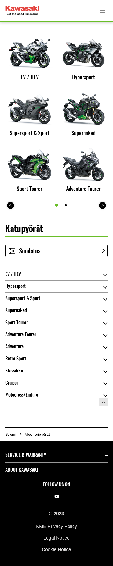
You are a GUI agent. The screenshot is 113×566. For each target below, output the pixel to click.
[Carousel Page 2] (66, 205)
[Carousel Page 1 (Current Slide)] (56, 205)
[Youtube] (56, 496)
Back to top (103, 402)
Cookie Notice (56, 549)
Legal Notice (56, 538)
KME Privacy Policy (56, 526)
